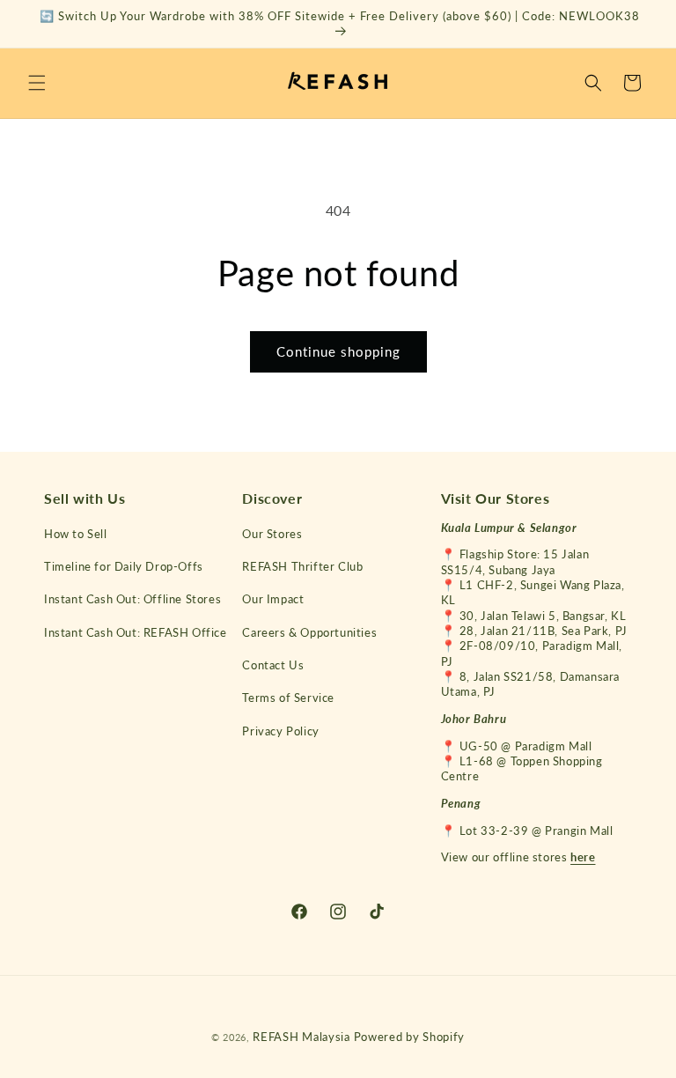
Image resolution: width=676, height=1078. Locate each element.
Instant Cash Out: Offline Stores (132, 599)
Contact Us (273, 665)
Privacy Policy (280, 731)
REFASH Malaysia (301, 1037)
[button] (37, 82)
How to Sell (75, 534)
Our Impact (273, 599)
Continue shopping (338, 351)
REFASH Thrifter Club (302, 566)
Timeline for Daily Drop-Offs (123, 566)
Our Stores (272, 534)
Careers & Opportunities (309, 632)
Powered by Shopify (410, 1037)
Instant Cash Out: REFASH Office (135, 632)
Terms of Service (288, 697)
